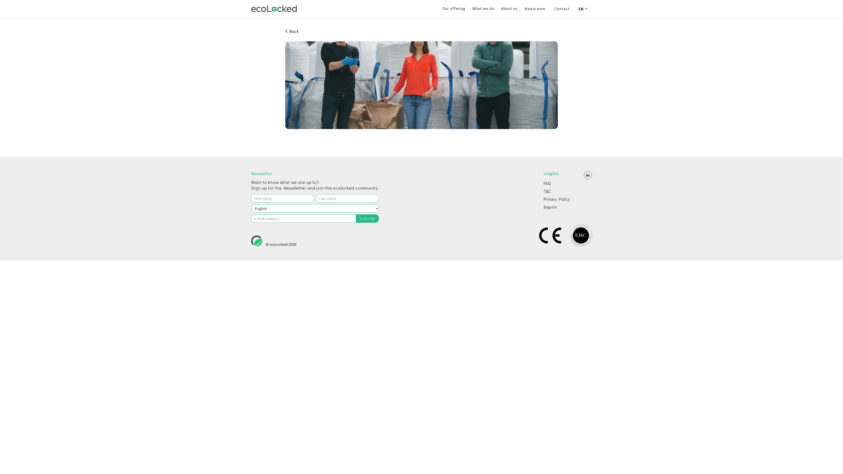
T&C (547, 191)
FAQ (547, 183)
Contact (562, 9)
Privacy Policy (557, 199)
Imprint (550, 207)
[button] (583, 9)
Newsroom (535, 9)
